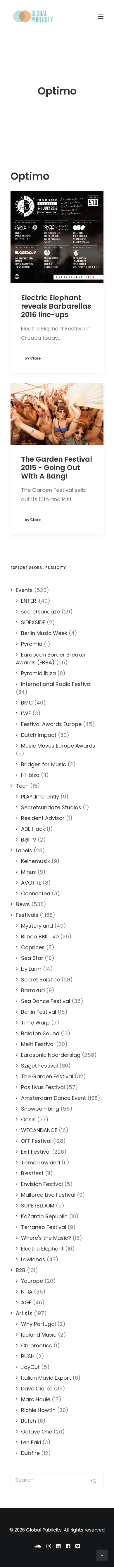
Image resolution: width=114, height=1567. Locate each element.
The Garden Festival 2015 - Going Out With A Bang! (56, 467)
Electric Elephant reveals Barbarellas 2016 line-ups (56, 306)
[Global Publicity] (33, 16)
